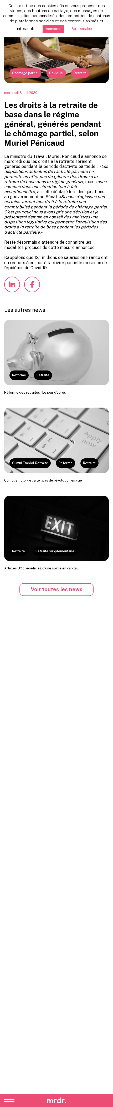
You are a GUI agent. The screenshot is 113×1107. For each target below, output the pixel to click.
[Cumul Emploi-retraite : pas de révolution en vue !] (56, 440)
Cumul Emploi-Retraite (30, 463)
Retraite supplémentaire (54, 551)
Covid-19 (56, 73)
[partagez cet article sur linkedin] (12, 284)
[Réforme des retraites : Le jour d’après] (56, 352)
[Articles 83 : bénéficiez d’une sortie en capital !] (56, 528)
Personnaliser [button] (82, 28)
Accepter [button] (53, 29)
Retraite (80, 73)
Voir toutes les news (57, 589)
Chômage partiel (25, 73)
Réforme (19, 375)
